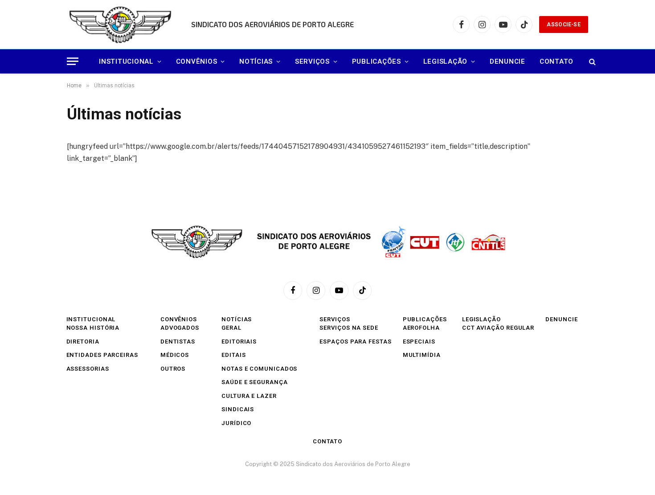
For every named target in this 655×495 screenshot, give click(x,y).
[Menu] (72, 61)
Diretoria (82, 341)
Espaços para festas (355, 341)
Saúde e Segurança (254, 382)
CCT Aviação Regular (498, 327)
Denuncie (507, 61)
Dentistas (177, 341)
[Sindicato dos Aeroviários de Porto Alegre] (121, 24)
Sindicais (237, 409)
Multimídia (422, 355)
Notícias (256, 61)
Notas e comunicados (259, 368)
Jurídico (236, 423)
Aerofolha (421, 327)
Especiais (419, 341)
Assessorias (87, 368)
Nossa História (93, 327)
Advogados (179, 327)
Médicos (174, 355)
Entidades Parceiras (102, 355)
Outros (172, 368)
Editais (233, 355)
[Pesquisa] (591, 61)
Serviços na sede (348, 327)
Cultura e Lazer (249, 396)
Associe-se (564, 24)
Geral (231, 327)
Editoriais (239, 341)
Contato (556, 61)
